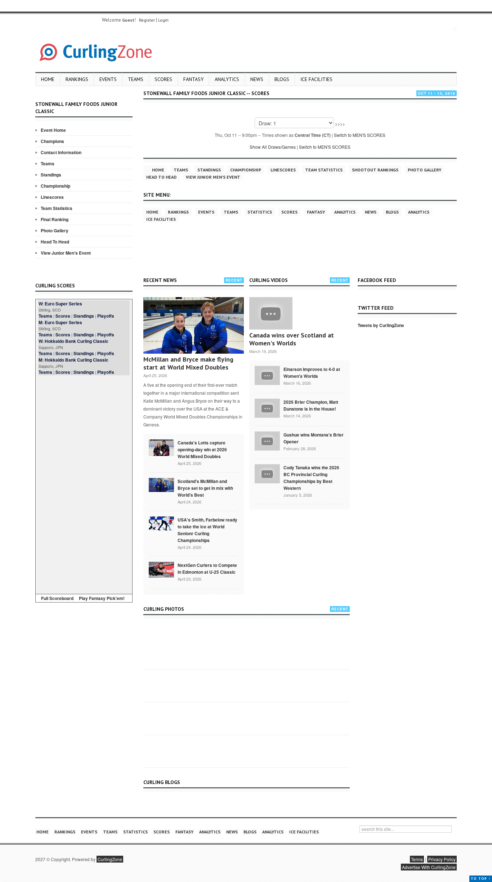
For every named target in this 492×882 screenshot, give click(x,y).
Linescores (52, 197)
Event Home (53, 130)
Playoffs (105, 316)
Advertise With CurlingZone (429, 867)
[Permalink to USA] (161, 523)
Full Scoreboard (57, 598)
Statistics (259, 212)
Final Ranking (54, 219)
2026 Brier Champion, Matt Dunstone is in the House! (310, 405)
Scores (163, 79)
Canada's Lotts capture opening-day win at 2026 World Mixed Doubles (202, 449)
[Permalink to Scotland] (161, 484)
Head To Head (55, 241)
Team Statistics (56, 208)
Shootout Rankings (375, 170)
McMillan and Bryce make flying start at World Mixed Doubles (188, 363)
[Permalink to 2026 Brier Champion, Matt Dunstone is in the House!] (267, 407)
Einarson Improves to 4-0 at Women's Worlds (311, 372)
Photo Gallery (54, 230)
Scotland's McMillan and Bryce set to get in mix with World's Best (205, 488)
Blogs (281, 79)
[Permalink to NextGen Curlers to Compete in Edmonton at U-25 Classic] (161, 569)
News (256, 79)
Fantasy (193, 79)
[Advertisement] (84, 483)
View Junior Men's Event (66, 253)
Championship (55, 186)
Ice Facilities (316, 79)
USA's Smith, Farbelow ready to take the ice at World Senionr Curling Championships (207, 529)
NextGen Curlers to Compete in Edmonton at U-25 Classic (207, 568)
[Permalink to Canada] (161, 447)
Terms (417, 859)
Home (47, 79)
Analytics (227, 79)
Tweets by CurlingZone (381, 325)
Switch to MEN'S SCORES (359, 135)
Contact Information (61, 152)
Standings (51, 174)
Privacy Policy (442, 859)
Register (147, 20)
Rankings (77, 79)
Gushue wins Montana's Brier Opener (313, 438)
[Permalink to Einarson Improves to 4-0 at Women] (267, 375)
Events (108, 79)
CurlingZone (110, 859)
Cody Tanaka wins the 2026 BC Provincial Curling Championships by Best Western (311, 477)
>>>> (340, 124)
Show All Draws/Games (273, 147)
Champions (52, 141)
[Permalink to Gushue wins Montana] (267, 440)
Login (163, 20)
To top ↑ (481, 878)
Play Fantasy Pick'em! (102, 598)
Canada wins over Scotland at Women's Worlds (291, 339)
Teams (135, 79)
